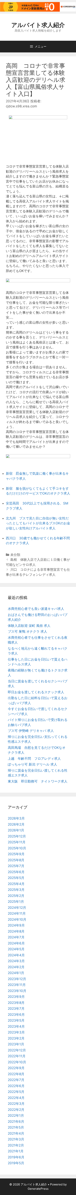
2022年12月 (17, 1050)
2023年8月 (16, 1003)
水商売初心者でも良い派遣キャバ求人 (36, 609)
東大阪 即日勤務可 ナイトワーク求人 (37, 781)
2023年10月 (17, 991)
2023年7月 (16, 1008)
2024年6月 (16, 943)
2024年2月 (16, 967)
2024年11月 (17, 913)
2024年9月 (16, 925)
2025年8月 (16, 860)
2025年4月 (16, 884)
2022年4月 (16, 1098)
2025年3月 (16, 890)
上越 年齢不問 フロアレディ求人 (34, 758)
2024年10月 (17, 919)
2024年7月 (16, 937)
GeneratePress (38, 1189)
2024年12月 (17, 908)
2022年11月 (17, 1056)
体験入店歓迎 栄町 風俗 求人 (29, 626)
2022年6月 (16, 1086)
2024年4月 (16, 955)
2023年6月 (16, 1015)
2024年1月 (16, 973)
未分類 (15, 555)
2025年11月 (17, 842)
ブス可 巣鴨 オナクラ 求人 (27, 631)
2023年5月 (16, 1020)
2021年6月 (16, 1121)
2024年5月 (16, 949)
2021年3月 (16, 1139)
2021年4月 (16, 1133)
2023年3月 (16, 1032)
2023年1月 (16, 1044)
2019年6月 (16, 1157)
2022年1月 (16, 1115)
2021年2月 (16, 1145)
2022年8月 (16, 1074)
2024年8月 (16, 931)
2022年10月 (17, 1062)
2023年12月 (17, 979)
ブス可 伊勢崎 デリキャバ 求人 (31, 731)
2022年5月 (16, 1092)
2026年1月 (16, 830)
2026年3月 (16, 818)
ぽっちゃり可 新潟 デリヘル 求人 (32, 764)
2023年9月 (16, 997)
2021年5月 (16, 1127)
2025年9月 (16, 854)
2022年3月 (16, 1104)
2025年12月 (17, 836)
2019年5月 (16, 1163)
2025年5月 (16, 878)
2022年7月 (16, 1080)
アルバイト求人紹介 (38, 24)
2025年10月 (17, 848)
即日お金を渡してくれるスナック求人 (36, 692)
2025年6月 (16, 872)
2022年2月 (16, 1110)
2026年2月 (16, 824)
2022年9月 (16, 1068)
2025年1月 (16, 902)
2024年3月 (16, 961)
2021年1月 (16, 1151)
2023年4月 (16, 1026)
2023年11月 (17, 985)
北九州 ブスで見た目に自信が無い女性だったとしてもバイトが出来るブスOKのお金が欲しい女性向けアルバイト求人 (38, 523)
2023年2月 (16, 1038)
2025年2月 (16, 896)
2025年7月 (16, 866)
